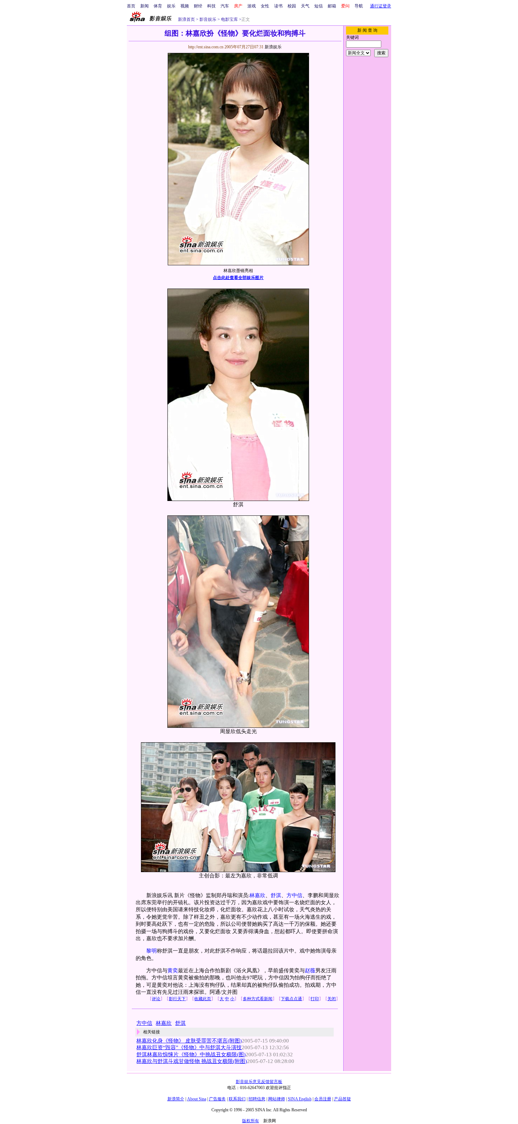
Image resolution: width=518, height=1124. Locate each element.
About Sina (196, 1098)
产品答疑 (342, 1098)
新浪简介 (175, 1098)
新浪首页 (186, 19)
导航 (358, 6)
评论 (156, 998)
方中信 (294, 895)
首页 (131, 6)
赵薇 (310, 970)
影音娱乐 (207, 19)
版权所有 (250, 1120)
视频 (184, 6)
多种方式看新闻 (257, 998)
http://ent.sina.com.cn (206, 46)
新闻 (144, 6)
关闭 (331, 998)
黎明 (151, 951)
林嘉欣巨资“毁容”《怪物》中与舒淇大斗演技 (189, 1047)
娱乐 (171, 6)
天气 (305, 6)
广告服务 (217, 1098)
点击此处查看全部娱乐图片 (238, 277)
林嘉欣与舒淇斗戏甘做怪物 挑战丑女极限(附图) (191, 1061)
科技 (211, 6)
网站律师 (276, 1098)
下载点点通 (291, 998)
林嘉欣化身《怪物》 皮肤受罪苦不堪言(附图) (189, 1041)
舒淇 (276, 895)
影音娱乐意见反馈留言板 (259, 1081)
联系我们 (237, 1098)
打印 (314, 998)
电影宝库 (229, 19)
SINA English (300, 1098)
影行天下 (177, 998)
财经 (198, 6)
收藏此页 (202, 998)
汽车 (225, 6)
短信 (318, 6)
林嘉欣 (257, 895)
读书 (278, 6)
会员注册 (322, 1098)
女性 (265, 6)
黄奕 (172, 970)
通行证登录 (380, 6)
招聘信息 (256, 1098)
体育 (158, 6)
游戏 (251, 6)
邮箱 (332, 6)
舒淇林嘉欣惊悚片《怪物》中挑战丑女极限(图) (191, 1054)
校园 (292, 6)
